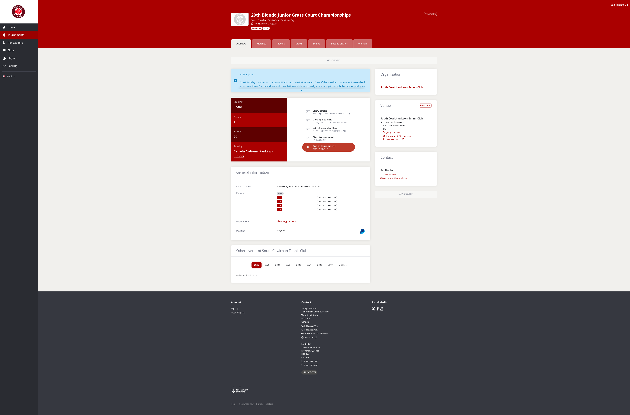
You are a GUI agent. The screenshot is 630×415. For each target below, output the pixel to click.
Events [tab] (316, 43)
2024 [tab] (277, 264)
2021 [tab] (309, 264)
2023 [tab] (288, 264)
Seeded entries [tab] (339, 43)
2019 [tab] (330, 264)
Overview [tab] (241, 43)
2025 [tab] (267, 264)
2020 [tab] (319, 264)
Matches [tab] (261, 43)
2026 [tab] (256, 264)
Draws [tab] (298, 43)
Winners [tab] (363, 43)
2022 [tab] (298, 264)
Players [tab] (281, 43)
